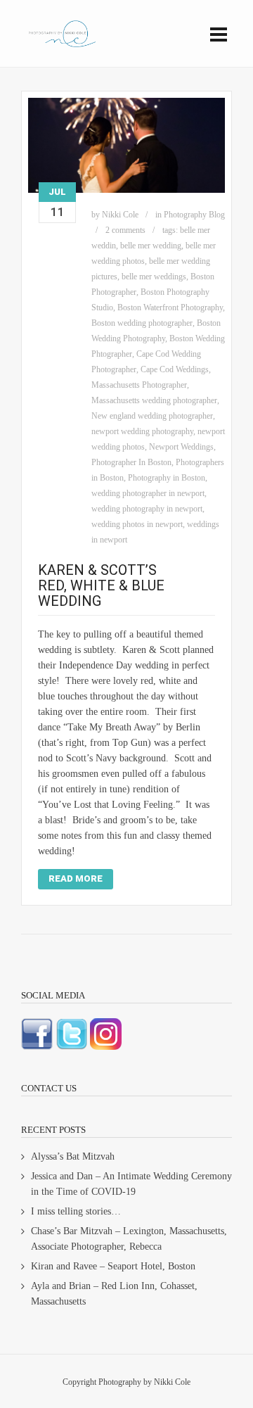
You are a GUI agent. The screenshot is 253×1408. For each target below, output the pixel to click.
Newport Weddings (181, 447)
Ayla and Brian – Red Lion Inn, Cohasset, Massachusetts (114, 1294)
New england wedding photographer (152, 416)
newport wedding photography (142, 431)
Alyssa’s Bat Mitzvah (73, 1156)
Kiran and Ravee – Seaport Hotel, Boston (113, 1266)
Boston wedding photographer (142, 323)
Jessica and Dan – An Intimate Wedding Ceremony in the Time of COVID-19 (131, 1184)
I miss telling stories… (76, 1211)
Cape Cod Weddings (175, 369)
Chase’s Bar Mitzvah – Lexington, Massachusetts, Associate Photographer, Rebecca (129, 1239)
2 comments (125, 230)
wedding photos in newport (137, 524)
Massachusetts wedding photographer (154, 400)
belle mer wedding (150, 245)
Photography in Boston (166, 478)
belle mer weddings (154, 276)
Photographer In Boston (131, 462)
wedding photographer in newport (148, 493)
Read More (75, 878)
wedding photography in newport (146, 509)
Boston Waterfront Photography (170, 307)
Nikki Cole (120, 215)
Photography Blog (194, 215)
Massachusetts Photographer (139, 385)
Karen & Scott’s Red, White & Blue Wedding (101, 585)
